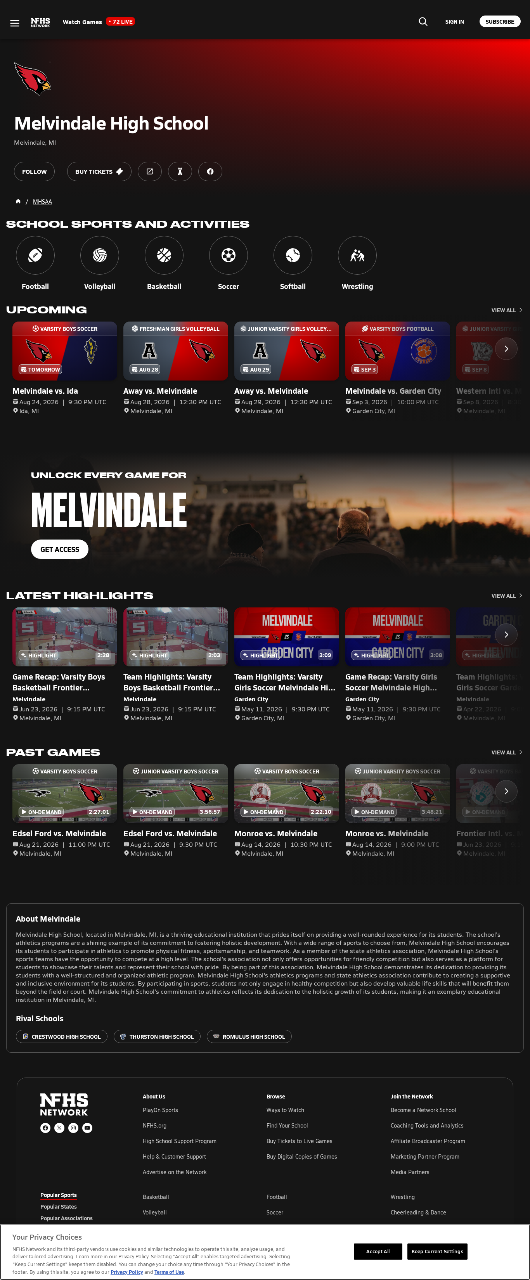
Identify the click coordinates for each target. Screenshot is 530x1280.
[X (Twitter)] (59, 1128)
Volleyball (155, 1212)
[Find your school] (423, 21)
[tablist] (79, 1206)
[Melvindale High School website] (150, 171)
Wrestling (403, 1196)
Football (277, 1196)
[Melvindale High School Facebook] (210, 171)
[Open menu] (15, 23)
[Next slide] (506, 348)
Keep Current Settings (437, 1251)
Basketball (156, 1196)
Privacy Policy (127, 1271)
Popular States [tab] (58, 1206)
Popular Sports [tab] (58, 1194)
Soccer (275, 1212)
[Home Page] (18, 201)
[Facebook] (45, 1128)
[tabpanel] (316, 1212)
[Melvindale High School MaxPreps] (180, 171)
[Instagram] (73, 1128)
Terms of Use (169, 1271)
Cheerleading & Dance (418, 1212)
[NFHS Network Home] (40, 23)
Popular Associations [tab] (66, 1218)
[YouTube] (87, 1128)
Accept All (378, 1251)
